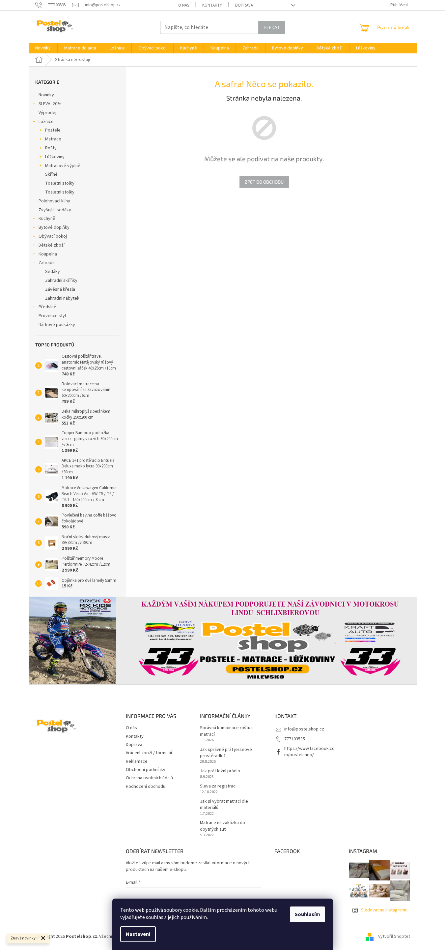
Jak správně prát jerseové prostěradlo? (226, 753)
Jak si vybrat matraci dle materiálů (224, 804)
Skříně (51, 174)
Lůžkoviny (55, 157)
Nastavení (138, 934)
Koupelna (48, 254)
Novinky (46, 95)
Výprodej (47, 112)
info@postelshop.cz (304, 729)
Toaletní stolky (59, 183)
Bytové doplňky (54, 227)
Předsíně (47, 307)
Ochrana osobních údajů (149, 778)
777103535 (294, 739)
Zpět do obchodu (264, 182)
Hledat (272, 27)
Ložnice (46, 121)
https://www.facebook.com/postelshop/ (309, 751)
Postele (53, 130)
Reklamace (137, 761)
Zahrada (47, 262)
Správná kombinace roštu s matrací (227, 731)
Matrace (53, 139)
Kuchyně (47, 218)
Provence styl (52, 315)
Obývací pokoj (53, 236)
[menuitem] (43, 48)
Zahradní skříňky (61, 280)
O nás (183, 5)
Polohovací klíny (54, 201)
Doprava (244, 5)
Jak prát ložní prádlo (220, 771)
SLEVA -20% (50, 104)
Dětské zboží (52, 245)
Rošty (51, 148)
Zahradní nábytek (62, 298)
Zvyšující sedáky (55, 210)
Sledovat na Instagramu (384, 910)
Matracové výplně (62, 166)
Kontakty (212, 5)
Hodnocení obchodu (145, 786)
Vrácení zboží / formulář (149, 753)
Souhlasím (307, 914)
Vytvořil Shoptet (394, 936)
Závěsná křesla (60, 289)
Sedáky (52, 271)
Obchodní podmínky (145, 769)
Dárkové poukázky (57, 324)
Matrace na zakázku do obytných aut (222, 826)
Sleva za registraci (218, 786)
